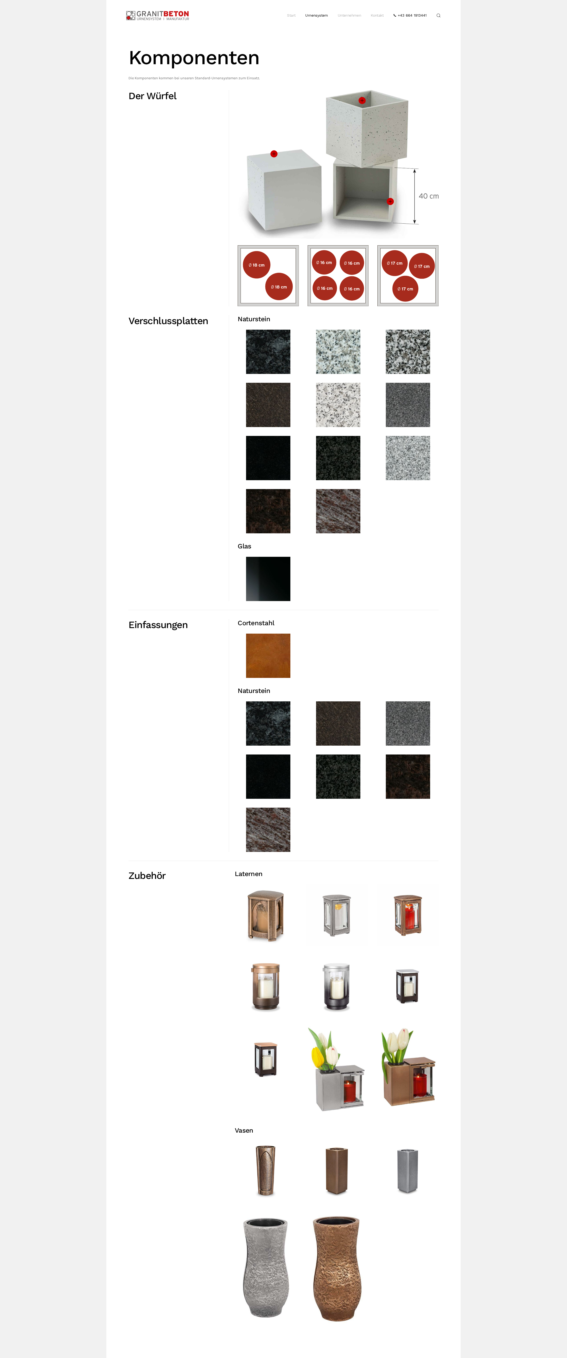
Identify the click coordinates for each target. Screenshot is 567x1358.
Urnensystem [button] (316, 15)
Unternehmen (349, 15)
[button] (438, 15)
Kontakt (377, 15)
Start (291, 15)
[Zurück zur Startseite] (157, 15)
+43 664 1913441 (411, 15)
